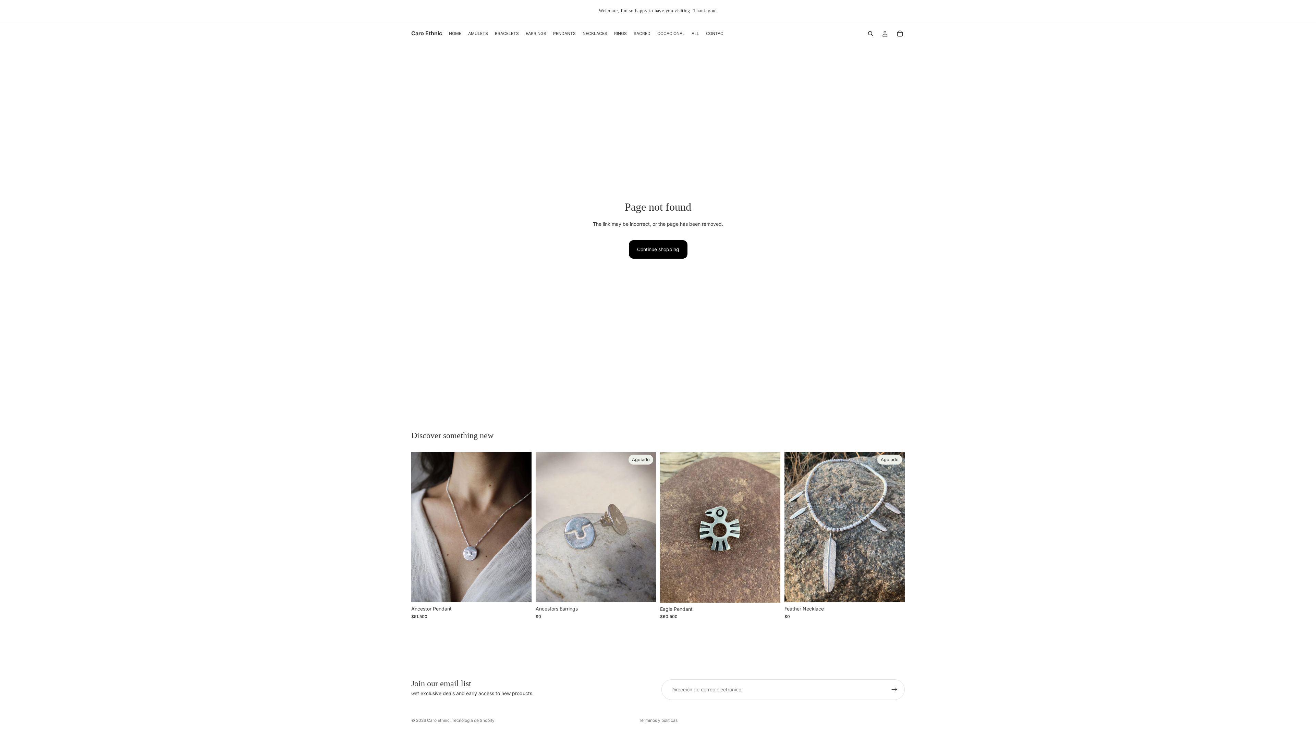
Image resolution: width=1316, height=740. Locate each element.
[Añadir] (521, 591)
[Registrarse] (894, 689)
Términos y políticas (658, 720)
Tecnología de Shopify (473, 720)
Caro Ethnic (438, 720)
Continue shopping (658, 249)
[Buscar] (870, 33)
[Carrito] (899, 33)
